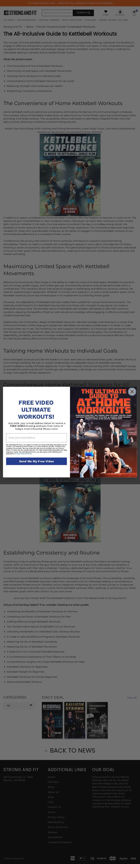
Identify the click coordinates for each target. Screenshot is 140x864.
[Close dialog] (132, 391)
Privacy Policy (20, 453)
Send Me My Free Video (36, 461)
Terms (29, 453)
